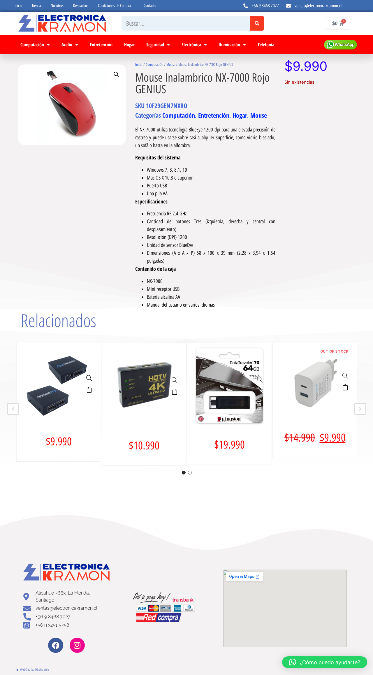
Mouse (170, 64)
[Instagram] (77, 645)
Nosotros (57, 5)
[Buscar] (257, 23)
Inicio (18, 5)
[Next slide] (360, 409)
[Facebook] (55, 645)
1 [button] (184, 472)
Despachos (80, 5)
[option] (58, 402)
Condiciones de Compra (114, 5)
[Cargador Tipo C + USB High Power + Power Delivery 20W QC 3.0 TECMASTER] (345, 375)
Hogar (129, 44)
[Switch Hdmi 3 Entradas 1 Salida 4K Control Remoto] (174, 380)
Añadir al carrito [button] (89, 389)
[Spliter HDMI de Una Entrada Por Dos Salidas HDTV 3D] (89, 378)
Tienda (36, 5)
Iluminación (229, 44)
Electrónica (191, 44)
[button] (116, 74)
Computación (32, 44)
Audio (66, 44)
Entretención (101, 44)
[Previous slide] (13, 409)
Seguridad (155, 44)
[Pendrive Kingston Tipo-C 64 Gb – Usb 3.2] (260, 379)
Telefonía (266, 44)
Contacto (150, 5)
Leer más (345, 387)
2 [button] (190, 472)
